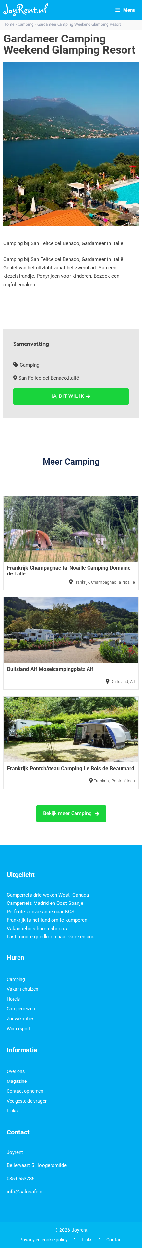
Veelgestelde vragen (27, 1101)
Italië (73, 378)
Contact (114, 1239)
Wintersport (19, 1028)
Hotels (13, 999)
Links (12, 1110)
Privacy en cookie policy (43, 1239)
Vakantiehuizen (22, 989)
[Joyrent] (25, 10)
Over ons (16, 1071)
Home (8, 24)
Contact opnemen (25, 1091)
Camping (26, 24)
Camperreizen (21, 1008)
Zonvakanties (20, 1018)
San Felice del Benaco (42, 378)
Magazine (17, 1081)
